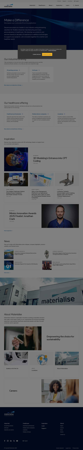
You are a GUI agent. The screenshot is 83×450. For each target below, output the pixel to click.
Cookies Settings (37, 54)
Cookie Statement (52, 50)
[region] (42, 52)
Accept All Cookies (47, 54)
